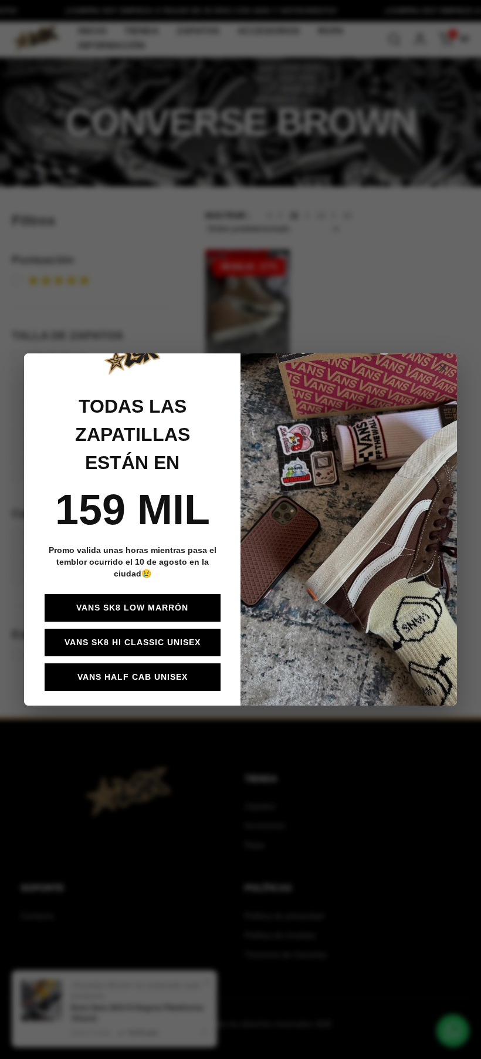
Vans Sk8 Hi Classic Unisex (133, 642)
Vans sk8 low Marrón (132, 607)
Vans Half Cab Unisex (132, 677)
